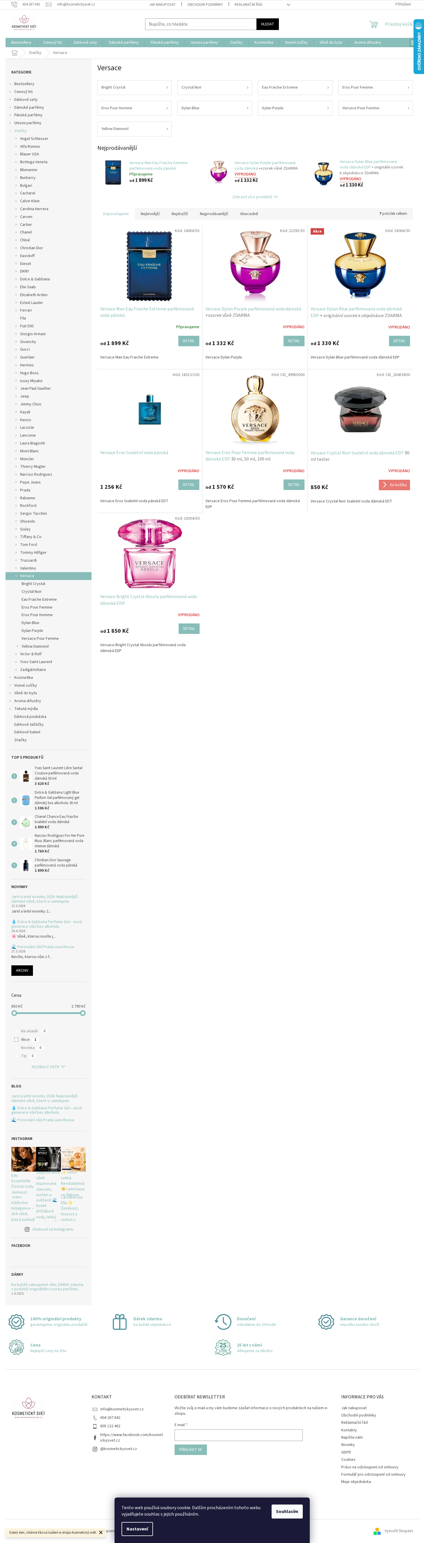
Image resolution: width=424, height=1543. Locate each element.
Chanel (26, 232)
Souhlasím (287, 1511)
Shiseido (27, 521)
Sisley (25, 529)
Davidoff (27, 256)
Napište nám (352, 1437)
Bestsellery (24, 84)
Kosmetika (23, 678)
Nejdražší (180, 214)
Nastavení (137, 1529)
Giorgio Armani (33, 334)
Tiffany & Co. (31, 537)
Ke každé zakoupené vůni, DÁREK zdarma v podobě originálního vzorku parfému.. (47, 1287)
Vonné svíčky (25, 685)
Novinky (348, 1445)
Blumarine (28, 170)
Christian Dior (31, 248)
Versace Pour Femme (40, 639)
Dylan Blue (30, 623)
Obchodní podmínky (205, 4)
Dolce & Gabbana (35, 279)
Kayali (25, 412)
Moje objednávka (356, 1482)
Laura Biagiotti (32, 443)
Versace (27, 576)
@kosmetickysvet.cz (118, 1449)
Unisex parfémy (27, 123)
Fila (23, 318)
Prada (25, 490)
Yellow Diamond (35, 646)
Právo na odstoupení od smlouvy (369, 1467)
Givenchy (28, 342)
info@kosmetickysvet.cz (122, 1409)
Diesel (25, 264)
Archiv (22, 970)
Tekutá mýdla (26, 709)
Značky (20, 131)
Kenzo (25, 420)
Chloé (25, 240)
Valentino (28, 568)
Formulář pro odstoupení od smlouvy (373, 1474)
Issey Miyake (31, 381)
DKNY (24, 271)
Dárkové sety (26, 100)
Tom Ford (28, 545)
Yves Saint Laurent (36, 662)
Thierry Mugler (33, 467)
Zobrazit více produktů (252, 197)
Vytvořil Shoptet (399, 1531)
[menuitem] (21, 42)
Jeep (24, 396)
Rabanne (27, 498)
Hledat (267, 24)
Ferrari (26, 310)
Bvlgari (26, 186)
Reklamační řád (249, 4)
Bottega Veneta (33, 162)
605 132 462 (110, 1426)
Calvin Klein (30, 201)
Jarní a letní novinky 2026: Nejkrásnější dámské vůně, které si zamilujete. (44, 899)
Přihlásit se (190, 1450)
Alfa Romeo (30, 147)
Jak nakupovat (162, 4)
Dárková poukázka (30, 717)
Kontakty (349, 1430)
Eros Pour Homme (37, 615)
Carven (26, 217)
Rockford (28, 506)
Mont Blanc (29, 451)
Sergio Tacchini (33, 513)
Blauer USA (29, 154)
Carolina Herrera (34, 209)
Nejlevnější (150, 214)
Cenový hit (23, 92)
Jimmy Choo (30, 404)
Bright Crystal (33, 584)
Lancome (28, 435)
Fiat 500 (27, 326)
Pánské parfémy (28, 115)
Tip (27, 1056)
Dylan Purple (32, 631)
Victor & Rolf (31, 654)
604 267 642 (110, 1418)
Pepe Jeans (30, 482)
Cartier (26, 225)
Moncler (27, 459)
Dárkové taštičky (29, 724)
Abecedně (249, 214)
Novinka (31, 1048)
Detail (189, 341)
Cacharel (27, 193)
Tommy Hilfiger (33, 553)
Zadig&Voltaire (33, 670)
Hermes (27, 365)
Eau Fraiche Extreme (39, 599)
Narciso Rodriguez (36, 474)
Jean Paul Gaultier (35, 388)
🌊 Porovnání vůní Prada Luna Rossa (42, 947)
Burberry (28, 178)
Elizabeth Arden (33, 295)
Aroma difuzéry (27, 701)
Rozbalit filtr (45, 1067)
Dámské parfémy (29, 107)
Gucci (25, 349)
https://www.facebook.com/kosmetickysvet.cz (131, 1437)
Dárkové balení (27, 732)
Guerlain (27, 357)
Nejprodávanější (214, 214)
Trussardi (28, 560)
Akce (28, 1040)
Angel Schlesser (34, 139)
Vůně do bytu (25, 693)
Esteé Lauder (31, 303)
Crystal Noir (32, 592)
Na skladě (33, 1031)
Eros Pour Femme (37, 607)
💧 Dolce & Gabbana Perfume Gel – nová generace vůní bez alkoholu (46, 924)
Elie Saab (28, 287)
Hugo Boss (29, 373)
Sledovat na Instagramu (52, 1229)
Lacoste (27, 427)
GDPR (346, 1452)
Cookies (348, 1460)
